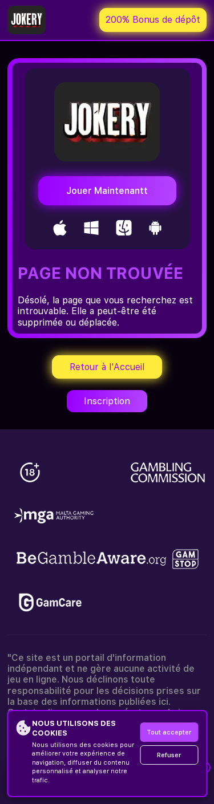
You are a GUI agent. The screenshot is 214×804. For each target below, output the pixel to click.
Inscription (107, 401)
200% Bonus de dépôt (153, 19)
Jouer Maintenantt (107, 190)
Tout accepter (169, 732)
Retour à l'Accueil (107, 367)
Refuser (169, 755)
